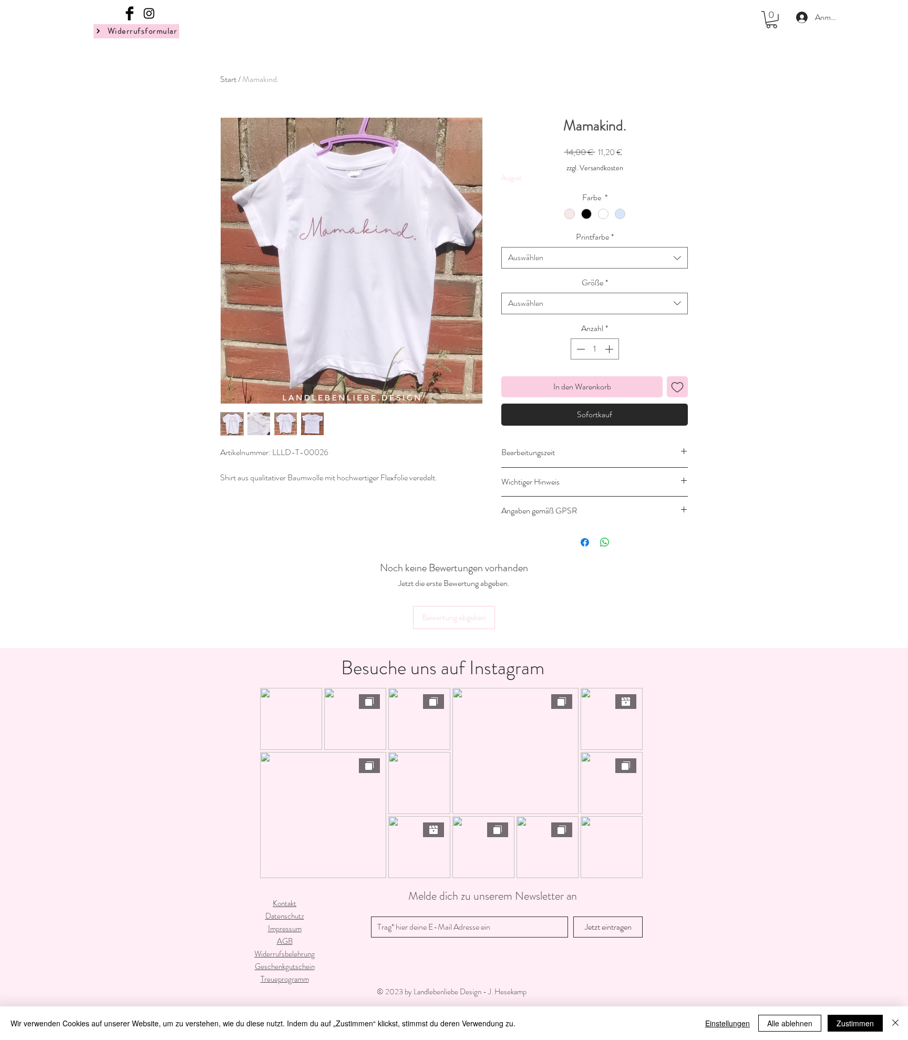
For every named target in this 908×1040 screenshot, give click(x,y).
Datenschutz (284, 916)
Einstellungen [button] (727, 1023)
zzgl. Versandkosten (594, 168)
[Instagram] (149, 13)
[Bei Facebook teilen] (585, 542)
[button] (771, 19)
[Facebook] (129, 13)
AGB (285, 941)
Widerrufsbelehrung (284, 954)
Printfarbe (595, 237)
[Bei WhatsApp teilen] (605, 542)
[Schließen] (895, 1023)
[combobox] (594, 257)
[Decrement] (579, 349)
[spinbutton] (595, 349)
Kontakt (284, 903)
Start (228, 79)
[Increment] (610, 349)
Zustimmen (855, 1023)
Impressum (285, 928)
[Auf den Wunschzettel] (677, 386)
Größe (595, 283)
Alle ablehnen (789, 1023)
